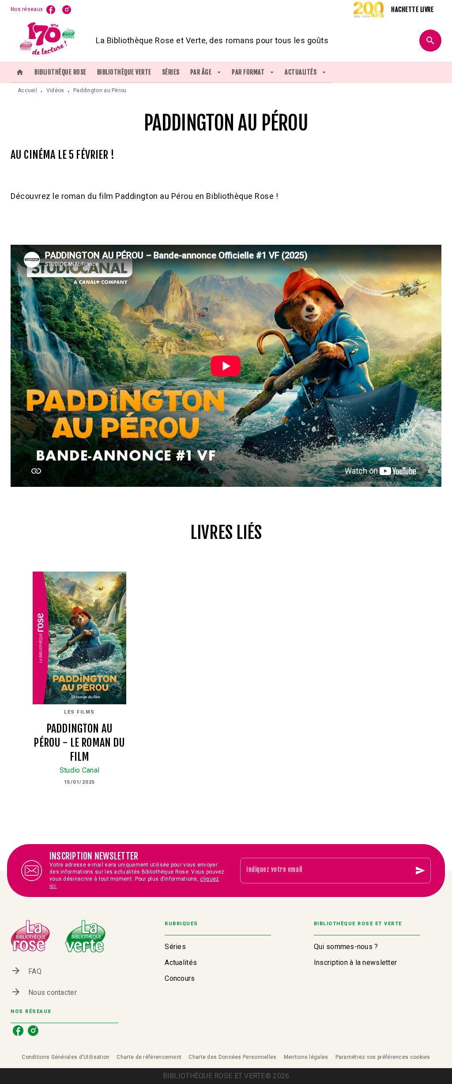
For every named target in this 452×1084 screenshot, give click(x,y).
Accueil (27, 90)
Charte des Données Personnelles (232, 1057)
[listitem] (51, 10)
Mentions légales (306, 1057)
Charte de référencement (149, 1057)
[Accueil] (48, 40)
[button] (218, 947)
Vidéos (55, 90)
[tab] (20, 72)
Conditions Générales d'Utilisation (65, 1057)
